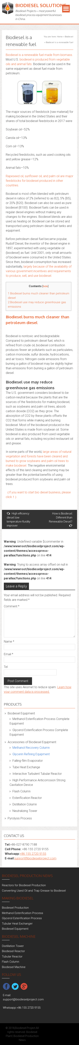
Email (8, 654)
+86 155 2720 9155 (33, 854)
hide (45, 286)
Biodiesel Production (15, 907)
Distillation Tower (13, 946)
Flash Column (21, 791)
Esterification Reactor (27, 798)
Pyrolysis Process (20, 818)
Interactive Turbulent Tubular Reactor (37, 774)
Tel (6, 667)
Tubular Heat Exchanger (17, 923)
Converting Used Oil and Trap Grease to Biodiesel (34, 890)
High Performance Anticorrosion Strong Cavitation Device (37, 782)
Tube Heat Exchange (26, 767)
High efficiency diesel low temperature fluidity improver (18, 519)
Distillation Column (24, 804)
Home (60, 36)
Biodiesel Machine (14, 967)
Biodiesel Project (25, 1027)
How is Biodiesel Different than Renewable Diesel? (60, 517)
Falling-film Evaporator (27, 760)
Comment (11, 606)
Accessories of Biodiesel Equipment (32, 742)
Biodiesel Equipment (21, 713)
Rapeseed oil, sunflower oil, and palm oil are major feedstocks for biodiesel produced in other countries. (39, 180)
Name (9, 641)
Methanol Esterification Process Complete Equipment (39, 721)
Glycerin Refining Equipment (31, 754)
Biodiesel (69, 36)
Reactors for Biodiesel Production (24, 885)
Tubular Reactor (12, 956)
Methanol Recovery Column (31, 747)
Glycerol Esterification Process (22, 918)
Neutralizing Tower (24, 811)
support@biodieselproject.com (35, 858)
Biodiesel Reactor (13, 951)
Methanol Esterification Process (22, 913)
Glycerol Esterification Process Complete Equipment (39, 732)
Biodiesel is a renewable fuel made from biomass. (39, 55)
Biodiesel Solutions (40, 5)
